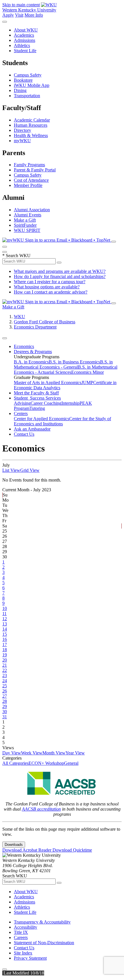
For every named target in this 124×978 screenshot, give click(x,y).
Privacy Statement (30, 958)
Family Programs (29, 164)
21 (4, 665)
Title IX (21, 932)
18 (4, 649)
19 (4, 654)
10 (4, 608)
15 (4, 634)
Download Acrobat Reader (27, 850)
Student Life (25, 50)
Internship (70, 403)
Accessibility (25, 927)
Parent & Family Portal (35, 169)
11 (4, 613)
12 (4, 618)
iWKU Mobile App (31, 85)
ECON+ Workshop (46, 763)
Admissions (24, 40)
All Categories (15, 763)
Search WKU (16, 255)
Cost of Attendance (31, 180)
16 (4, 639)
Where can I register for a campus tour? (49, 281)
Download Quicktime (72, 850)
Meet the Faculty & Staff (36, 392)
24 (4, 680)
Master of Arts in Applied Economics (47, 382)
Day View (11, 752)
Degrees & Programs (33, 351)
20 (4, 660)
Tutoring (37, 408)
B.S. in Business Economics (74, 361)
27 (4, 696)
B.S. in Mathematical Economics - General (63, 364)
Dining (20, 90)
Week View (31, 752)
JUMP (87, 382)
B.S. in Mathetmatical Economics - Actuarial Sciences (65, 370)
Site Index (23, 952)
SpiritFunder (25, 225)
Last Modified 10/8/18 (23, 973)
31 (4, 716)
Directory (22, 130)
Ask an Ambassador (32, 429)
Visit (19, 15)
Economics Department (35, 326)
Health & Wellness (31, 135)
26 (4, 690)
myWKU (22, 140)
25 (4, 685)
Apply (8, 15)
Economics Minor (87, 372)
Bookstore (23, 80)
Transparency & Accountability (42, 922)
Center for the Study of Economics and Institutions (62, 421)
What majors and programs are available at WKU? (60, 271)
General (71, 763)
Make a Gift (25, 220)
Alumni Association (32, 209)
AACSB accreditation (41, 809)
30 (4, 711)
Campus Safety (28, 75)
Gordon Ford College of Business (44, 321)
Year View (75, 752)
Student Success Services (37, 398)
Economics (24, 346)
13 (4, 623)
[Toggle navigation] (4, 338)
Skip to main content (21, 4)
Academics (24, 35)
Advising (22, 403)
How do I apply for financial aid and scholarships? (60, 276)
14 (4, 629)
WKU (19, 316)
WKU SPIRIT (27, 230)
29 (4, 706)
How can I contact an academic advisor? (50, 292)
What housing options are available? (47, 286)
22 (4, 670)
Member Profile (28, 185)
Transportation (27, 95)
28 (4, 701)
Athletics (22, 45)
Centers (21, 413)
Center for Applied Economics (41, 418)
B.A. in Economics (31, 361)
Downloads (14, 844)
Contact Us (24, 434)
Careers (21, 937)
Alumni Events (27, 214)
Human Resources (30, 125)
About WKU (26, 30)
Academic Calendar (32, 120)
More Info (34, 15)
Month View (53, 752)
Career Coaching (46, 403)
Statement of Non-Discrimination (44, 942)
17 (4, 644)
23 (4, 675)
